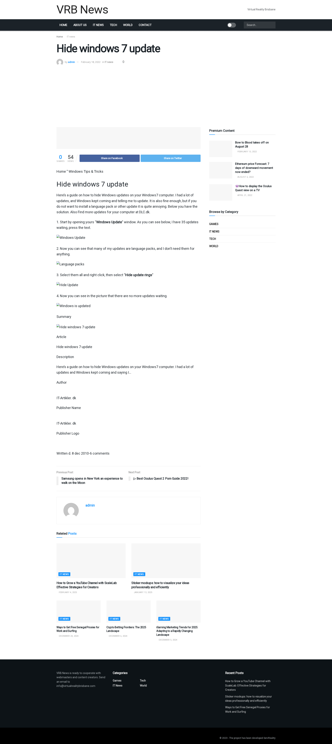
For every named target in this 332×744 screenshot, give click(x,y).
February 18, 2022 (90, 62)
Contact (145, 25)
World (128, 25)
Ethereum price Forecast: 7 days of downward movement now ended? (254, 168)
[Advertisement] (166, 94)
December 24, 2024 (68, 636)
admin (71, 62)
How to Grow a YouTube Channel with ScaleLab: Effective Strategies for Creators (248, 685)
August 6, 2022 (245, 177)
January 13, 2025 (142, 592)
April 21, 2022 (244, 195)
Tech (113, 25)
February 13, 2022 (247, 151)
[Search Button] (272, 25)
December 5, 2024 (167, 640)
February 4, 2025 (67, 592)
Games (213, 224)
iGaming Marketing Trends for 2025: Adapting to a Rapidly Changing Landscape (177, 631)
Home (63, 25)
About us (80, 25)
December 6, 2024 (117, 636)
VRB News (82, 9)
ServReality (270, 738)
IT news (98, 25)
